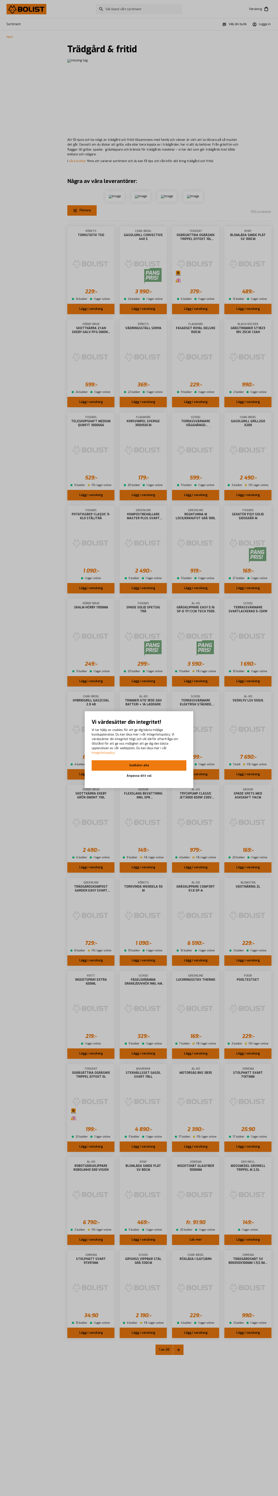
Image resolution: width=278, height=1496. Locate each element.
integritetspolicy (103, 753)
